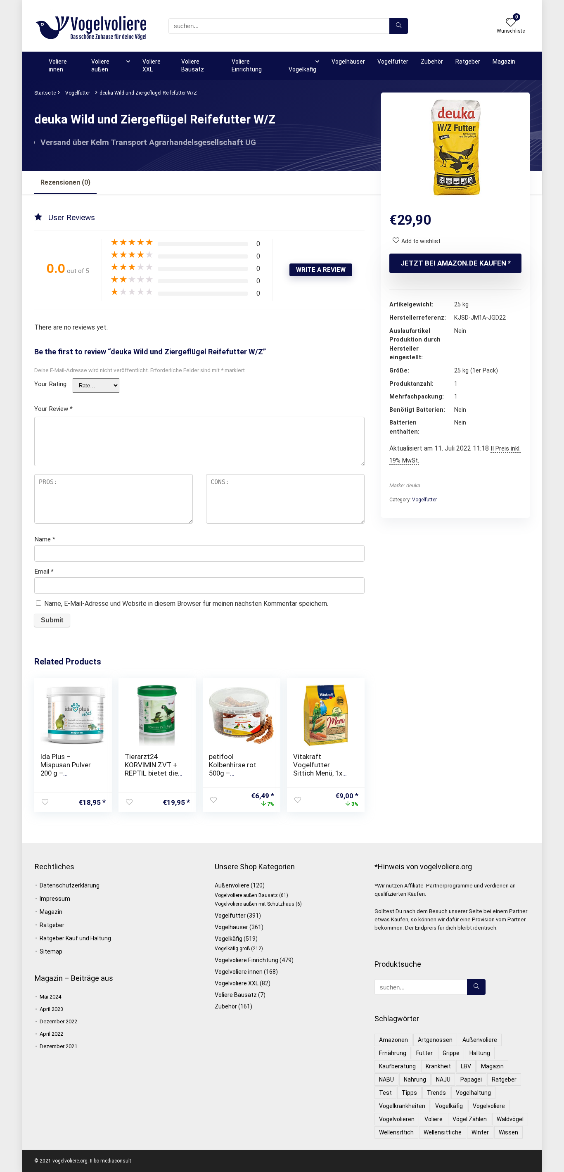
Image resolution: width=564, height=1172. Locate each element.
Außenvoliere (232, 885)
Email (44, 571)
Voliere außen (100, 65)
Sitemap (51, 951)
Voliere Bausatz (192, 65)
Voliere (433, 1119)
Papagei (471, 1079)
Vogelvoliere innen (239, 971)
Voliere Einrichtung (247, 65)
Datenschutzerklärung (70, 885)
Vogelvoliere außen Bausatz (246, 895)
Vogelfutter (392, 61)
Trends (436, 1092)
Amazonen (393, 1040)
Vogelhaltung (473, 1092)
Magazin (504, 61)
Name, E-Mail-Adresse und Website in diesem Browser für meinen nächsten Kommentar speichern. (186, 603)
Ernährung (392, 1053)
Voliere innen (58, 65)
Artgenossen (435, 1040)
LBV (466, 1066)
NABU (386, 1079)
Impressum (55, 898)
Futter (424, 1053)
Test (385, 1092)
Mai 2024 (50, 997)
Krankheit (438, 1066)
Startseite (45, 93)
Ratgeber (467, 61)
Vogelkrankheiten (402, 1106)
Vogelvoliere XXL (236, 983)
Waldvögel (510, 1119)
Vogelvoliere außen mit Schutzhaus (254, 904)
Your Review (53, 409)
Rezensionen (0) (65, 182)
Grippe (451, 1053)
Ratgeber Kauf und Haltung (75, 938)
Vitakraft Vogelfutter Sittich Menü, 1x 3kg (317, 768)
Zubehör (432, 61)
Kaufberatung (397, 1066)
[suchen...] (398, 26)
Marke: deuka (404, 485)
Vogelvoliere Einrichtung (246, 960)
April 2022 (51, 1034)
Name (44, 539)
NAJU (443, 1079)
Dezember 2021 (58, 1046)
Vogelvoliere (489, 1106)
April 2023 (51, 1009)
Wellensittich (396, 1132)
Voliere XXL (151, 65)
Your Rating (50, 384)
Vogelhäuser (348, 61)
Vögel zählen (470, 1119)
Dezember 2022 (58, 1021)
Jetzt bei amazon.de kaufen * (455, 263)
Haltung (479, 1053)
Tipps (409, 1092)
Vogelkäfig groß (232, 948)
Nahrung (415, 1079)
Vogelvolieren (397, 1119)
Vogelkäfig (302, 69)
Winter (480, 1132)
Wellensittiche (443, 1132)
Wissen (508, 1132)
